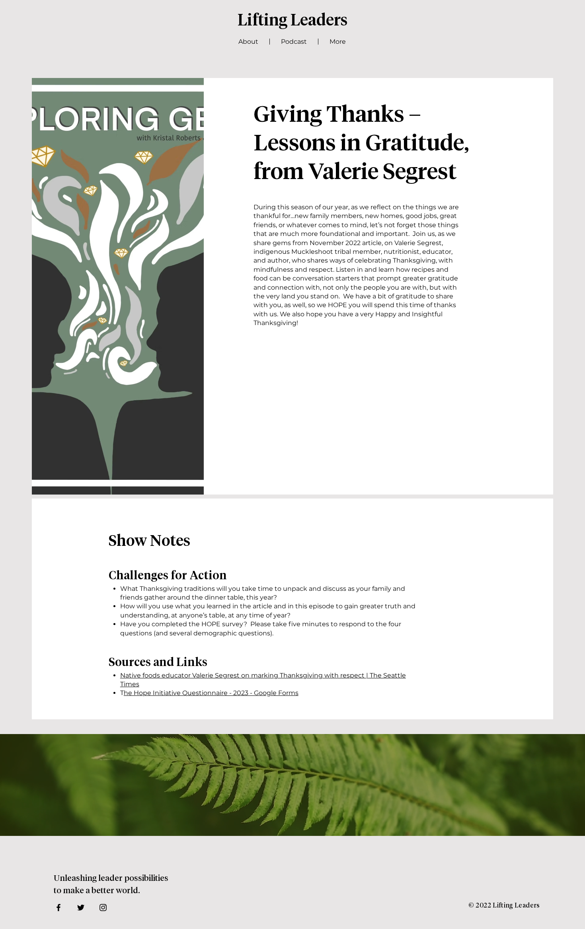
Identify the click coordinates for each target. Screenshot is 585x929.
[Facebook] (58, 907)
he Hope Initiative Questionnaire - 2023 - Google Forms (211, 693)
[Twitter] (81, 907)
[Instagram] (103, 907)
